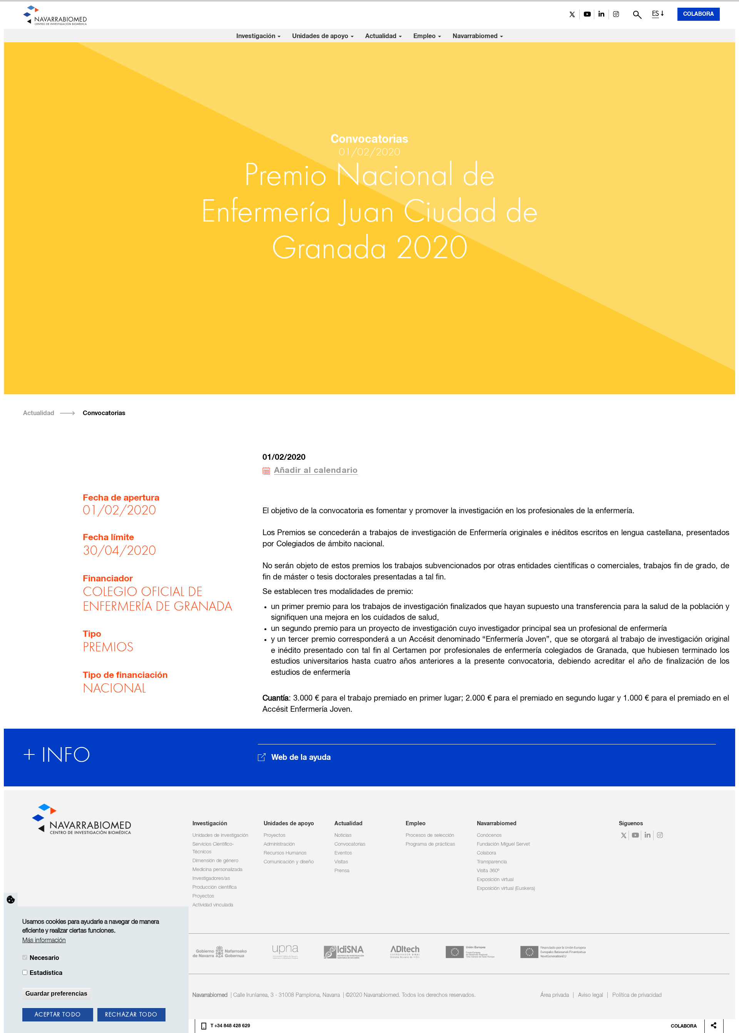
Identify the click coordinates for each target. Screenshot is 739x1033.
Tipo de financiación (125, 675)
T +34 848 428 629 (230, 1026)
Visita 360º (488, 870)
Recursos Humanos (285, 853)
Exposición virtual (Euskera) (506, 888)
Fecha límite (108, 537)
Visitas (341, 861)
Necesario (44, 958)
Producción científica (214, 887)
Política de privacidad (637, 995)
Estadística (46, 973)
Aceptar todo (58, 1015)
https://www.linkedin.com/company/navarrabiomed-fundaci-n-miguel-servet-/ (601, 14)
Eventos (343, 853)
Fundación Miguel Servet (503, 844)
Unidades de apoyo (321, 36)
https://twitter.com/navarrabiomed (572, 14)
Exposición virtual (495, 879)
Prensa (341, 870)
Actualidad (381, 36)
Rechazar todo (131, 1015)
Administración (279, 844)
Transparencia (492, 861)
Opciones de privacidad (11, 900)
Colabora (698, 14)
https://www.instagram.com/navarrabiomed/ (616, 14)
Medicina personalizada (217, 869)
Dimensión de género (215, 860)
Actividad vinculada (212, 905)
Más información (44, 941)
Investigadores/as (211, 878)
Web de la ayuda (301, 757)
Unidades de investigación (220, 835)
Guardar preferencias (56, 993)
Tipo (92, 634)
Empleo (425, 36)
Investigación (256, 36)
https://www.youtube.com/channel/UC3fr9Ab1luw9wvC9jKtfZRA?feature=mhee (587, 14)
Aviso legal (590, 995)
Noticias (342, 835)
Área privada (554, 995)
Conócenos (489, 835)
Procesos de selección (430, 835)
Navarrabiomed (476, 36)
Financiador (108, 578)
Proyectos (203, 896)
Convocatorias (104, 413)
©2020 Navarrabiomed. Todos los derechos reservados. (411, 995)
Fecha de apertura (121, 498)
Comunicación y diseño (289, 861)
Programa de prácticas (430, 844)
